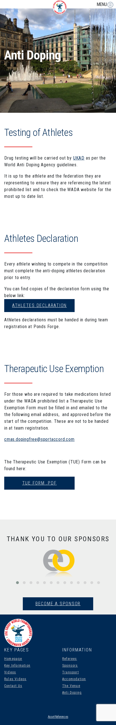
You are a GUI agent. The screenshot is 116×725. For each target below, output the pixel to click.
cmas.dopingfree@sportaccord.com (39, 439)
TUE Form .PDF (39, 483)
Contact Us (13, 686)
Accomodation (74, 679)
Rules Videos (15, 679)
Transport (70, 672)
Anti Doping (72, 693)
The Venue (71, 686)
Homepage (13, 659)
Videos (10, 672)
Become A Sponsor (58, 603)
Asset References (58, 717)
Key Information (17, 665)
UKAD (78, 158)
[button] (17, 582)
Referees (69, 659)
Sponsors (70, 665)
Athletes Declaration (39, 305)
